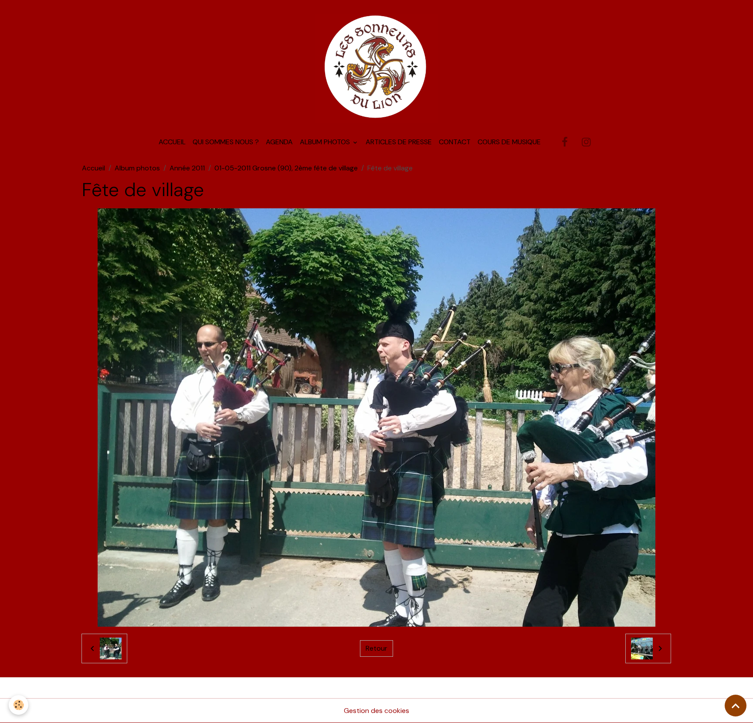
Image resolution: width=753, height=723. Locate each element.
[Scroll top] (735, 705)
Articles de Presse (399, 141)
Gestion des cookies (376, 710)
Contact (455, 141)
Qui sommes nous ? (226, 141)
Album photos (326, 141)
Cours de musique (509, 141)
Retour (376, 648)
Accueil (172, 141)
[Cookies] (18, 705)
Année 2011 (187, 168)
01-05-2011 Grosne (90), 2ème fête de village (286, 168)
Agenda (279, 141)
